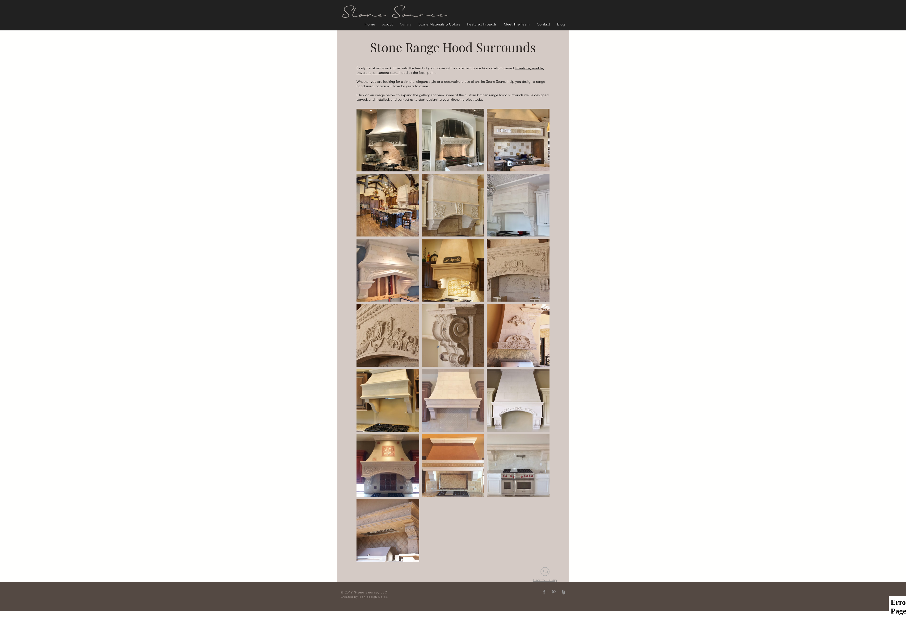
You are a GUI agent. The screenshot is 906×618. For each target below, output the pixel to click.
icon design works (373, 596)
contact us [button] (405, 99)
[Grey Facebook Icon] (544, 592)
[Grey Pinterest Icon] (554, 592)
